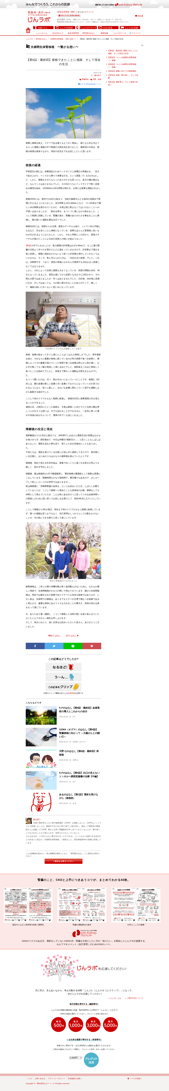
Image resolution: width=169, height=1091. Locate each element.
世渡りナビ (42, 28)
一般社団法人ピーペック (45, 1083)
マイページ (136, 33)
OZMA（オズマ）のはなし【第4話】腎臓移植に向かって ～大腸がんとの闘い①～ (79, 733)
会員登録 (71, 693)
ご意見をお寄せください (63, 861)
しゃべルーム (41, 33)
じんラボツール (119, 33)
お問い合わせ (40, 1078)
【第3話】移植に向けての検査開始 (121, 71)
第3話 (28, 245)
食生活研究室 (73, 33)
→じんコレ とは (114, 998)
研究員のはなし (88, 33)
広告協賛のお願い (75, 1078)
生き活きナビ (57, 33)
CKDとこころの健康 (68, 925)
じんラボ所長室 (66, 28)
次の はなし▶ (72, 635)
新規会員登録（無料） (67, 12)
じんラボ (29, 39)
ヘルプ (29, 1078)
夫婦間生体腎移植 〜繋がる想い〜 (63, 39)
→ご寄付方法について (134, 998)
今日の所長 (107, 28)
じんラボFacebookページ (90, 84)
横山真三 (97, 75)
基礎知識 (104, 33)
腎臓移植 (85, 79)
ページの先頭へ (136, 1078)
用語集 (140, 16)
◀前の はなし (54, 635)
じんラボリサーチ (88, 28)
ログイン (88, 12)
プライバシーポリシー (56, 1078)
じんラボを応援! (131, 28)
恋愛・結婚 (97, 79)
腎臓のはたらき (122, 925)
